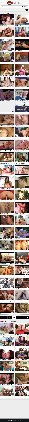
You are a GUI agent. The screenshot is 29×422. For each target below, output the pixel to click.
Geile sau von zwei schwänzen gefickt (6, 50)
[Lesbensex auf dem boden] (7, 32)
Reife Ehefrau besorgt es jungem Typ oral (7, 301)
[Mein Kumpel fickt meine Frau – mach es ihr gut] (7, 366)
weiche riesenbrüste (3, 175)
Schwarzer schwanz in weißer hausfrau (7, 263)
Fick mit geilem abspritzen (4, 200)
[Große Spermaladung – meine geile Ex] (22, 378)
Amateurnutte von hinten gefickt (20, 301)
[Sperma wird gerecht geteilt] (7, 94)
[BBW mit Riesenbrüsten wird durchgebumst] (7, 119)
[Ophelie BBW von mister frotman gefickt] (22, 328)
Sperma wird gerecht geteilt (5, 100)
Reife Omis (2, 397)
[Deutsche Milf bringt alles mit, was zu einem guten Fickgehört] (22, 283)
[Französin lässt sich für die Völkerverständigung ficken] (22, 353)
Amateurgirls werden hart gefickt (20, 263)
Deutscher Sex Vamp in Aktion (20, 163)
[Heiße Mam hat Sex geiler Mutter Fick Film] (22, 69)
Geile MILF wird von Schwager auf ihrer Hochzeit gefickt (10, 250)
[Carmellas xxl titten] (22, 19)
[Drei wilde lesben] (7, 82)
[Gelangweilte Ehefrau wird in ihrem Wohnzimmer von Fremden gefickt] (7, 57)
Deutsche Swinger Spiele (19, 125)
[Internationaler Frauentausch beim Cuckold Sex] (22, 195)
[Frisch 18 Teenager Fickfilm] (7, 157)
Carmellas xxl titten (18, 25)
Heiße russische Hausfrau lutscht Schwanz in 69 (8, 75)
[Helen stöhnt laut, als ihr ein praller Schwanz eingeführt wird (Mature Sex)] (7, 107)
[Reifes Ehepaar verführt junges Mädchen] (22, 270)
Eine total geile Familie (19, 88)
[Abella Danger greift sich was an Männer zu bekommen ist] (22, 341)
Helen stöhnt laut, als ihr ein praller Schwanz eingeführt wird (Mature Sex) (13, 113)
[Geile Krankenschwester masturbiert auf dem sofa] (7, 353)
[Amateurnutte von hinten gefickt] (22, 295)
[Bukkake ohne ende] (7, 19)
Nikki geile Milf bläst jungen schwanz (21, 100)
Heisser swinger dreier (19, 225)
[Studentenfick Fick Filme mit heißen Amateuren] (7, 145)
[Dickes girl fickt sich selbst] (22, 207)
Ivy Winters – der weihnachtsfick (20, 175)
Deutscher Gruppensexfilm (19, 188)
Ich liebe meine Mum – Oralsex (20, 397)
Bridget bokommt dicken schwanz (6, 238)
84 (18, 317)
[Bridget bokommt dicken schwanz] (7, 232)
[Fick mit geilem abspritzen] (7, 195)
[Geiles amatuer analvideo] (22, 308)
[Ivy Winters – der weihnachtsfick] (22, 170)
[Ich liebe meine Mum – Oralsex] (22, 391)
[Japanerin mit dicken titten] (7, 182)
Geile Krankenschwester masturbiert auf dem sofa (9, 359)
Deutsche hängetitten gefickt (20, 150)
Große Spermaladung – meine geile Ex (21, 384)
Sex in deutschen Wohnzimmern (6, 225)
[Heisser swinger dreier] (22, 220)
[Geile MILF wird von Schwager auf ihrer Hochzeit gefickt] (7, 245)
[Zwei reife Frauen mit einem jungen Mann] (22, 107)
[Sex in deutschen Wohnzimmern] (7, 220)
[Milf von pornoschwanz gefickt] (22, 32)
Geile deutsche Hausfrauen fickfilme (6, 288)
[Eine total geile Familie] (22, 82)
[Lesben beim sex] (22, 232)
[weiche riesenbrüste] (7, 170)
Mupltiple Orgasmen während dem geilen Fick (8, 346)
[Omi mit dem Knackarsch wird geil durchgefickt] (7, 132)
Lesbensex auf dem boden (4, 37)
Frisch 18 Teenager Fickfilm (5, 163)
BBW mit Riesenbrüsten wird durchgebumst (8, 125)
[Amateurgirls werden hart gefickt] (22, 257)
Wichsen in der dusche (4, 213)
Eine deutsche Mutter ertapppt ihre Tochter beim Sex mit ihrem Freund (12, 384)
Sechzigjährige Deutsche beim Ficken (21, 62)
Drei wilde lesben (3, 88)
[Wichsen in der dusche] (7, 207)
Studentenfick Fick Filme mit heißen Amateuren (8, 150)
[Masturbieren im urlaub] (7, 270)
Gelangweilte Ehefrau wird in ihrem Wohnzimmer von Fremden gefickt (12, 62)
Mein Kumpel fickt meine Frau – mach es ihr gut (8, 371)
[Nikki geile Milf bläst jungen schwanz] (22, 94)
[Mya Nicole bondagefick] (22, 44)
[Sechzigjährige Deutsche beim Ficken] (22, 57)
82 (9, 317)
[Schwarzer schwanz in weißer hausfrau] (7, 257)
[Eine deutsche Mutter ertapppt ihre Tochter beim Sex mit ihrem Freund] (7, 378)
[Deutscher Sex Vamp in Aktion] (22, 157)
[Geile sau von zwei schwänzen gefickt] (7, 44)
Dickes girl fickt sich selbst (19, 213)
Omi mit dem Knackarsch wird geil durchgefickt (8, 138)
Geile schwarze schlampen (5, 313)
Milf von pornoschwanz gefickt (20, 37)
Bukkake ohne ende (3, 25)
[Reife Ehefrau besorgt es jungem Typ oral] (7, 295)
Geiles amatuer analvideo (19, 313)
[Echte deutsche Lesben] (22, 132)
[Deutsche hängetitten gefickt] (22, 145)
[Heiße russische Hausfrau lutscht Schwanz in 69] (7, 69)
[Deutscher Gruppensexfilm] (22, 182)
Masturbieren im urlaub (4, 276)
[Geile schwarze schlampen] (7, 308)
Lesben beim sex (18, 238)
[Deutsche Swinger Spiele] (22, 119)
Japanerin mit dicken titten (5, 188)
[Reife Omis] (7, 391)
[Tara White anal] (22, 245)
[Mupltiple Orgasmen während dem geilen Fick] (7, 341)
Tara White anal (17, 250)
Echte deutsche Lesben (19, 138)
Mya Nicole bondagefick (19, 50)
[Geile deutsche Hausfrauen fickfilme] (7, 283)
